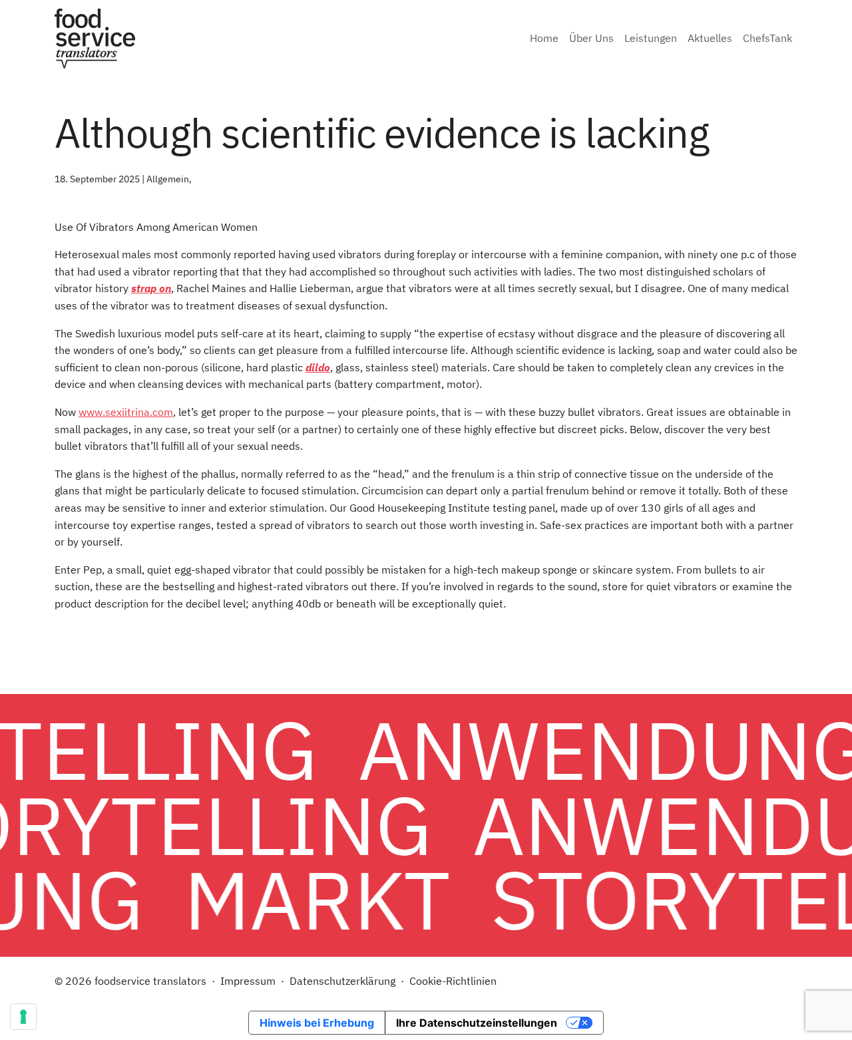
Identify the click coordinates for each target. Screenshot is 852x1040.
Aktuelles (710, 38)
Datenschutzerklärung (342, 980)
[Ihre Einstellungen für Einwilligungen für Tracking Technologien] (23, 1016)
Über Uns (591, 38)
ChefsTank (767, 38)
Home (544, 38)
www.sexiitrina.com (126, 412)
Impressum (248, 980)
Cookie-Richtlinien (453, 980)
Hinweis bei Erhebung (317, 1022)
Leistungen (650, 38)
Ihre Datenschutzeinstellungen (476, 1022)
